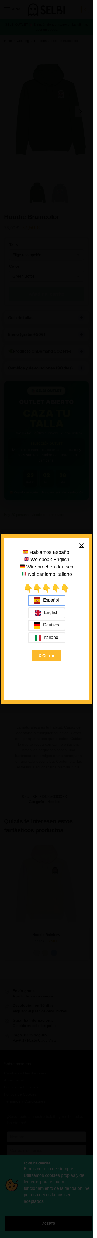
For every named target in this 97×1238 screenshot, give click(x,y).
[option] (46, 612)
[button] (81, 545)
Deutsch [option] (51, 625)
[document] (46, 619)
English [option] (51, 612)
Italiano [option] (51, 637)
